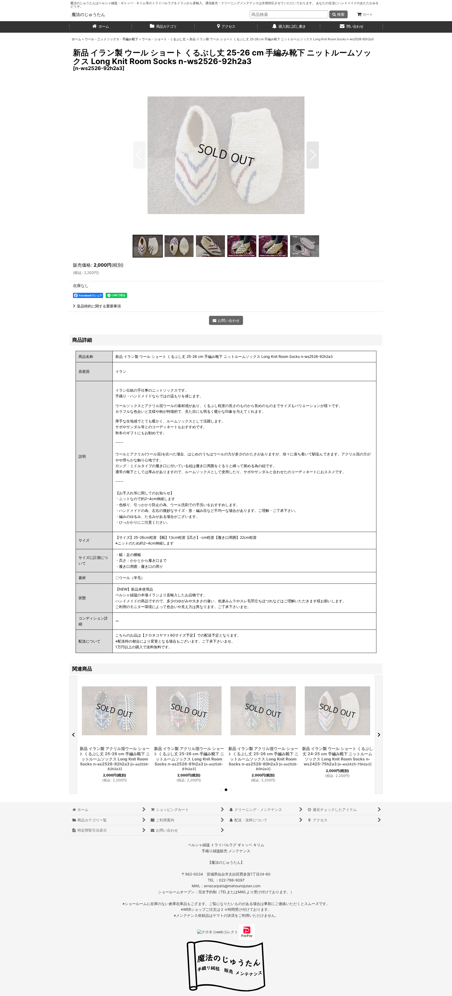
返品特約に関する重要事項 (99, 306)
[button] (139, 155)
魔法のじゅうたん (88, 14)
